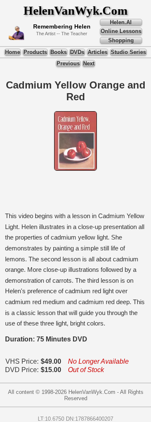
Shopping (121, 40)
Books (58, 52)
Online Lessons (121, 31)
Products (35, 52)
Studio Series (128, 52)
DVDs (77, 52)
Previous (68, 63)
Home (12, 52)
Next (88, 63)
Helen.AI (121, 22)
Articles (97, 52)
